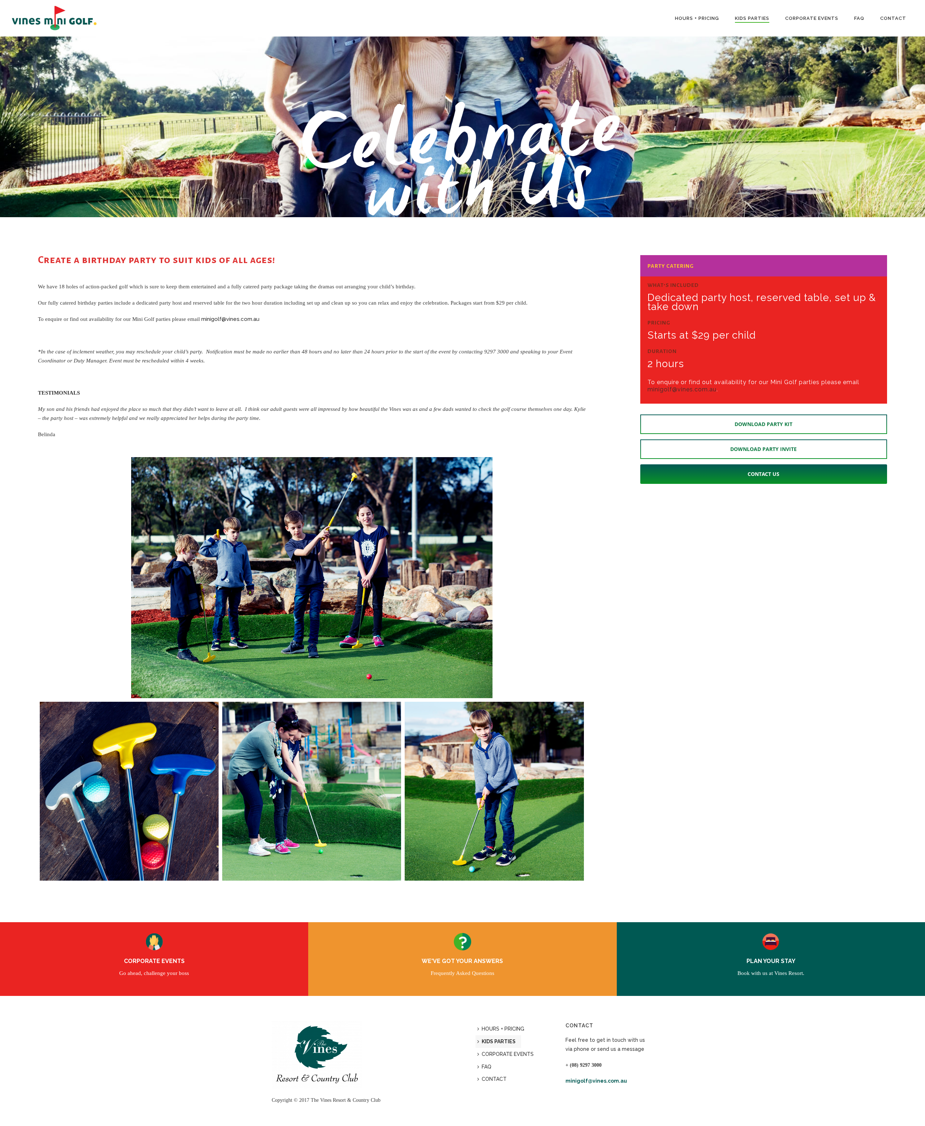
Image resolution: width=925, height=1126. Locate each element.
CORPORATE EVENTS (811, 18)
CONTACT (893, 18)
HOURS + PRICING (697, 18)
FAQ (859, 18)
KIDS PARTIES (752, 18)
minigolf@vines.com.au (230, 319)
